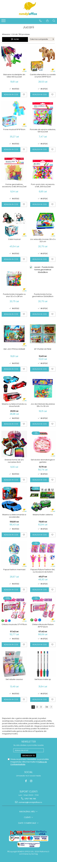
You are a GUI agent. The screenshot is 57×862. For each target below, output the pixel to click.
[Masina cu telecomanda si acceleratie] (14, 499)
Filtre (16, 39)
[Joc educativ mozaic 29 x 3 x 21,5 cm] (43, 224)
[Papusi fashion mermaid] (14, 554)
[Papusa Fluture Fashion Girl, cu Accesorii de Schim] (43, 554)
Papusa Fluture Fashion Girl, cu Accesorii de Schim (43, 570)
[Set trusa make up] (43, 664)
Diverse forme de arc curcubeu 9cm (14, 461)
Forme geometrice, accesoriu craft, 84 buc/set (14, 185)
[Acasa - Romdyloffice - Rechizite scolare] (28, 9)
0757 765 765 (30, 798)
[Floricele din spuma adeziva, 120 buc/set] (43, 114)
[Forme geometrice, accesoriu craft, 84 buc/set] (14, 169)
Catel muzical (14, 239)
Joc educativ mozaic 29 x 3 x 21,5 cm (42, 240)
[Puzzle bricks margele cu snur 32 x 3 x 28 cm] (14, 279)
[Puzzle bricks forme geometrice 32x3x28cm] (43, 279)
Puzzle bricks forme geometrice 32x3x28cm (42, 295)
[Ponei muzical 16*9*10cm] (14, 114)
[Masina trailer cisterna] (43, 499)
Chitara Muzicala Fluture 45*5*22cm (43, 625)
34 (47, 706)
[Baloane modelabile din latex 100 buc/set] (14, 59)
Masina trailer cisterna (43, 515)
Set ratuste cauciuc (14, 679)
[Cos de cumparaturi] (47, 21)
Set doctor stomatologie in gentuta (43, 461)
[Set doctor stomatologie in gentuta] (43, 444)
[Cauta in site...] (54, 21)
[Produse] (3, 21)
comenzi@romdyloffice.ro (30, 802)
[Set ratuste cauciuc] (14, 664)
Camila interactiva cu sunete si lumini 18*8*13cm (43, 75)
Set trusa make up (43, 679)
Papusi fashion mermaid (14, 569)
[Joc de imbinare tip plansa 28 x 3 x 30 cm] (43, 388)
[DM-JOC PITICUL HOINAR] (14, 334)
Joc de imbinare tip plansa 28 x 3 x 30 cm (43, 405)
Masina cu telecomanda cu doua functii (14, 405)
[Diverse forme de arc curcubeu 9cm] (14, 444)
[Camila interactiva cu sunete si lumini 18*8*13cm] (43, 59)
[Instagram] (31, 781)
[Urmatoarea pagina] (51, 707)
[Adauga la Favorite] (24, 94)
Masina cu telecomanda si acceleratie (14, 516)
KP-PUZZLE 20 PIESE (42, 349)
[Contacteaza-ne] (40, 21)
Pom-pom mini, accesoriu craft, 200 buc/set (43, 185)
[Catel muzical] (14, 224)
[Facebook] (26, 781)
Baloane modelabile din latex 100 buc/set (14, 75)
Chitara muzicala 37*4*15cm (14, 624)
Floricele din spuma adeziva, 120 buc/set (43, 130)
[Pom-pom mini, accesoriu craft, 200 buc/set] (43, 169)
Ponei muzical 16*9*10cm (14, 129)
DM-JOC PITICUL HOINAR (14, 349)
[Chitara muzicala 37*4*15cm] (14, 609)
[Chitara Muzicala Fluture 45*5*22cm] (43, 609)
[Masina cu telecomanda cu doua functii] (14, 389)
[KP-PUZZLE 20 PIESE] (43, 333)
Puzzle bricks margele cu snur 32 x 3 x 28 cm (14, 295)
